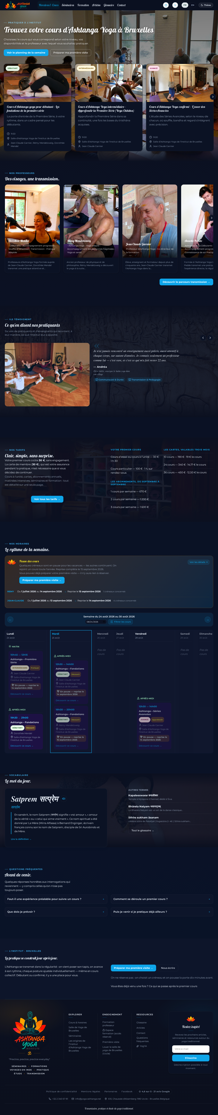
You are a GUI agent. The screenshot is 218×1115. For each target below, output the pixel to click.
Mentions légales (90, 1091)
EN (192, 5)
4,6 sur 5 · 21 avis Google (156, 1091)
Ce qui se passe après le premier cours (173, 986)
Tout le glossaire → (143, 830)
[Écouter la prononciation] (63, 798)
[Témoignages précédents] (203, 338)
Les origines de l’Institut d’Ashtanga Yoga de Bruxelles (80, 1046)
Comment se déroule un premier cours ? (140, 899)
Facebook (127, 1091)
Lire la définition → (21, 839)
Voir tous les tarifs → (47, 499)
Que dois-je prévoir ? (21, 911)
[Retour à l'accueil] (17, 5)
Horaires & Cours (48, 5)
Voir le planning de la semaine (26, 52)
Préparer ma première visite (70, 52)
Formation (83, 5)
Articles (96, 5)
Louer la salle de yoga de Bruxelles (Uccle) (112, 1050)
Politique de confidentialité (61, 1091)
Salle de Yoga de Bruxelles (78, 1029)
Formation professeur (108, 1024)
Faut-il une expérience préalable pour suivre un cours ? (44, 899)
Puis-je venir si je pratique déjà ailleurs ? (140, 911)
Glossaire (109, 5)
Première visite (110, 1042)
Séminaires (68, 5)
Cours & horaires (78, 1022)
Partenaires (110, 1091)
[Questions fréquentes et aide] (166, 5)
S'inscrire (191, 1058)
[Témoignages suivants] (210, 338)
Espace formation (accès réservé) (111, 1033)
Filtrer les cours (122, 621)
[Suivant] (213, 97)
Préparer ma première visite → (41, 580)
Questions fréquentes (142, 1040)
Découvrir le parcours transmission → (186, 282)
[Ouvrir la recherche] (175, 5)
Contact (121, 5)
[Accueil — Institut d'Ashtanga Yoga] (29, 1030)
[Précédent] (5, 97)
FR (185, 5)
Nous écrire (168, 968)
